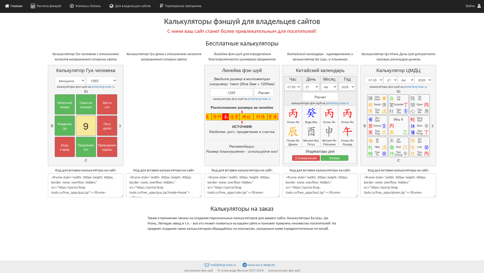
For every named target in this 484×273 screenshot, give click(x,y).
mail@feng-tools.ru (223, 265)
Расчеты (48, 6)
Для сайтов (132, 6)
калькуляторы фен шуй (284, 270)
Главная (16, 6)
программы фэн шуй (198, 270)
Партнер (182, 6)
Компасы (88, 6)
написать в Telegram (261, 265)
